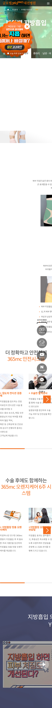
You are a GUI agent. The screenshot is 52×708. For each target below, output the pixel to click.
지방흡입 (15, 10)
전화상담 (42, 345)
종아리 (36, 53)
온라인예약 (41, 383)
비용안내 (42, 332)
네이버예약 (41, 370)
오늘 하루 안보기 (16, 53)
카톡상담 (42, 358)
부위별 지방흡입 (26, 10)
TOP (41, 391)
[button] (47, 399)
